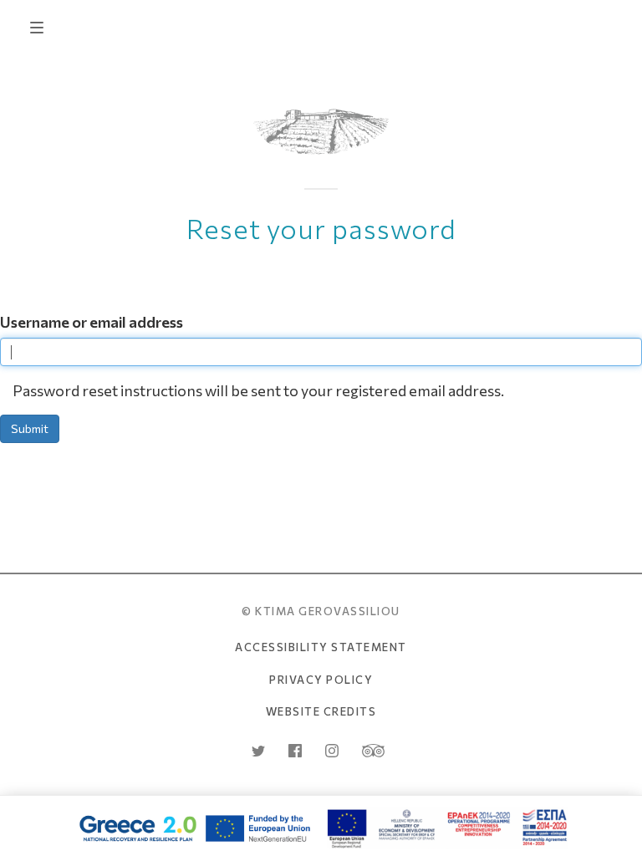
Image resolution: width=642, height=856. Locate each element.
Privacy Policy (321, 679)
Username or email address (91, 322)
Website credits (321, 711)
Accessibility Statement (321, 647)
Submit (29, 428)
